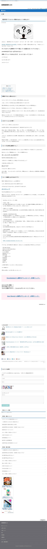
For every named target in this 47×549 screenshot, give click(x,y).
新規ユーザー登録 (43, 8)
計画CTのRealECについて (7, 435)
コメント (3, 394)
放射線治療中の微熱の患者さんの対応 (9, 424)
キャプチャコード (5, 393)
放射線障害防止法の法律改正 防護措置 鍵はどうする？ (13, 427)
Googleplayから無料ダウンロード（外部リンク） (23, 278)
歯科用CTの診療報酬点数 (7, 440)
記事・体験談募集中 (4, 541)
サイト (3, 381)
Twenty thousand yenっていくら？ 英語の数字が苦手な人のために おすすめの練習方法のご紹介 (25, 341)
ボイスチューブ (6, 189)
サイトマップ (3, 539)
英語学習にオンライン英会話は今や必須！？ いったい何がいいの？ (19, 327)
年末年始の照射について (7, 468)
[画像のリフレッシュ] (13, 386)
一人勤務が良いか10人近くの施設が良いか (10, 421)
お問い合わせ (3, 528)
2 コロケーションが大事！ (7, 89)
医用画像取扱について (6, 437)
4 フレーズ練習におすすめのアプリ (8, 91)
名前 (3, 374)
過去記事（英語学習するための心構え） (9, 44)
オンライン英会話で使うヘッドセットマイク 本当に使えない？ (18, 351)
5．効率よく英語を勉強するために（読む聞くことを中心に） (17, 346)
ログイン (38, 8)
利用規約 (2, 534)
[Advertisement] (23, 73)
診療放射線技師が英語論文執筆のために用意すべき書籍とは (11, 361)
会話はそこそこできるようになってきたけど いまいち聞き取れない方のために (21, 336)
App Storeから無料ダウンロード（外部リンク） (23, 296)
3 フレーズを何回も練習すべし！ (8, 90)
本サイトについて (4, 525)
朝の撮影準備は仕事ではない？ (8, 455)
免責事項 (2, 537)
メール (3, 378)
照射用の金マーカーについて (7, 429)
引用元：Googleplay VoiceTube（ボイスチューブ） (13, 240)
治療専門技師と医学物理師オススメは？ (10, 442)
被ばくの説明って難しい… (7, 463)
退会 (2, 532)
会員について (3, 530)
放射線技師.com (6, 5)
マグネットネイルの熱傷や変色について (10, 419)
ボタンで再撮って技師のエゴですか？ (9, 432)
